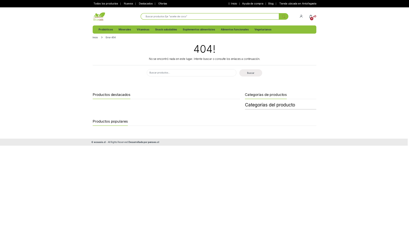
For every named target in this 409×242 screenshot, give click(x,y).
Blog (271, 3)
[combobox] (210, 16)
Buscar (250, 73)
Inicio (234, 3)
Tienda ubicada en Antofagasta (297, 3)
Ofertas (162, 3)
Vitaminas (143, 29)
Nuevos (128, 3)
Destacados (145, 3)
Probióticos (106, 29)
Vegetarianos (263, 29)
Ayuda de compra (252, 3)
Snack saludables (166, 29)
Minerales (125, 29)
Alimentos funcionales (235, 29)
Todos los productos (105, 3)
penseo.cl (153, 142)
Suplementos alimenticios (199, 29)
